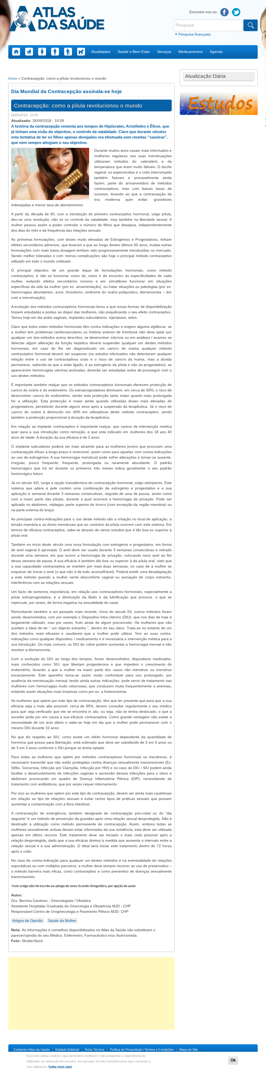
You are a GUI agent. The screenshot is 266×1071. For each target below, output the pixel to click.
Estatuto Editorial (67, 1050)
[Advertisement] (91, 993)
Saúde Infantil (29, 51)
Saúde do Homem (55, 51)
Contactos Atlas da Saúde (32, 1050)
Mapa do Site (188, 1050)
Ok (233, 1060)
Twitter (236, 12)
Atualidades (100, 52)
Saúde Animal (81, 51)
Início (12, 78)
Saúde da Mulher (42, 51)
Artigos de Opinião (27, 920)
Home (16, 51)
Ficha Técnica (94, 1050)
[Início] (56, 19)
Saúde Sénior (68, 51)
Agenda (216, 52)
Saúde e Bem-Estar (134, 52)
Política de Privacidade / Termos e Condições (142, 1050)
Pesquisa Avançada (194, 34)
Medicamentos (190, 52)
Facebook (224, 12)
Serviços (164, 52)
